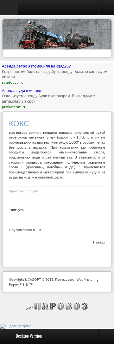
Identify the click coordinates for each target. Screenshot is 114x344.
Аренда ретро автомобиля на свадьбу (36, 66)
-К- (40, 229)
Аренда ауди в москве (21, 90)
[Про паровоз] (57, 306)
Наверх (99, 242)
